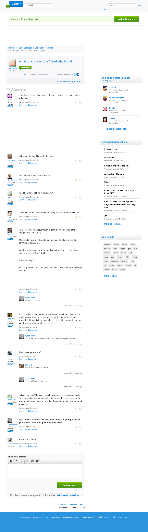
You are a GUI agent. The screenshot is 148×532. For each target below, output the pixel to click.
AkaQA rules (68, 517)
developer (107, 244)
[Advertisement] (58, 37)
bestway (11, 234)
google (120, 257)
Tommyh (11, 160)
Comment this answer (28, 104)
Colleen (112, 118)
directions (107, 252)
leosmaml (12, 399)
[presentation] (11, 462)
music (106, 257)
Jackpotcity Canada (114, 173)
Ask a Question (126, 19)
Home (11, 47)
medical (106, 269)
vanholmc (13, 67)
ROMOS (112, 87)
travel (116, 252)
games (116, 244)
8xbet (107, 182)
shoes (135, 257)
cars (112, 257)
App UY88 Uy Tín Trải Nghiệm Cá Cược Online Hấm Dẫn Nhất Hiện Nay (120, 204)
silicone (123, 252)
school (122, 269)
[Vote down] (28, 74)
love (135, 248)
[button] (11, 461)
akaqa (120, 265)
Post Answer (70, 485)
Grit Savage (12, 180)
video (127, 257)
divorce (111, 265)
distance (128, 265)
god (129, 248)
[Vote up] (21, 74)
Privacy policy (108, 517)
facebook (107, 248)
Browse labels (55, 517)
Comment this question (69, 81)
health (133, 244)
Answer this (25, 67)
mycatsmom (29, 297)
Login (139, 5)
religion (122, 248)
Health (19, 47)
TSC (9, 356)
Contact (98, 517)
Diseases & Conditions (34, 47)
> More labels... (110, 275)
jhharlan (112, 107)
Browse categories (40, 517)
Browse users (25, 517)
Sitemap (119, 517)
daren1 (10, 99)
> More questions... (112, 223)
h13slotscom (110, 149)
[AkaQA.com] (15, 4)
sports (114, 269)
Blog (126, 517)
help (131, 252)
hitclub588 (109, 157)
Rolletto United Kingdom (116, 165)
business (124, 261)
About (77, 517)
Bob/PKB (11, 318)
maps (106, 261)
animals (124, 244)
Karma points (87, 517)
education (114, 261)
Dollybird (28, 364)
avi (135, 265)
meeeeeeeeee (13, 443)
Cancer (49, 47)
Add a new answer (17, 456)
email (132, 261)
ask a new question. (68, 495)
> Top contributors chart (115, 128)
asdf (114, 248)
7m (105, 215)
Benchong (12, 197)
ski (105, 265)
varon (10, 216)
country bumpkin (116, 97)
